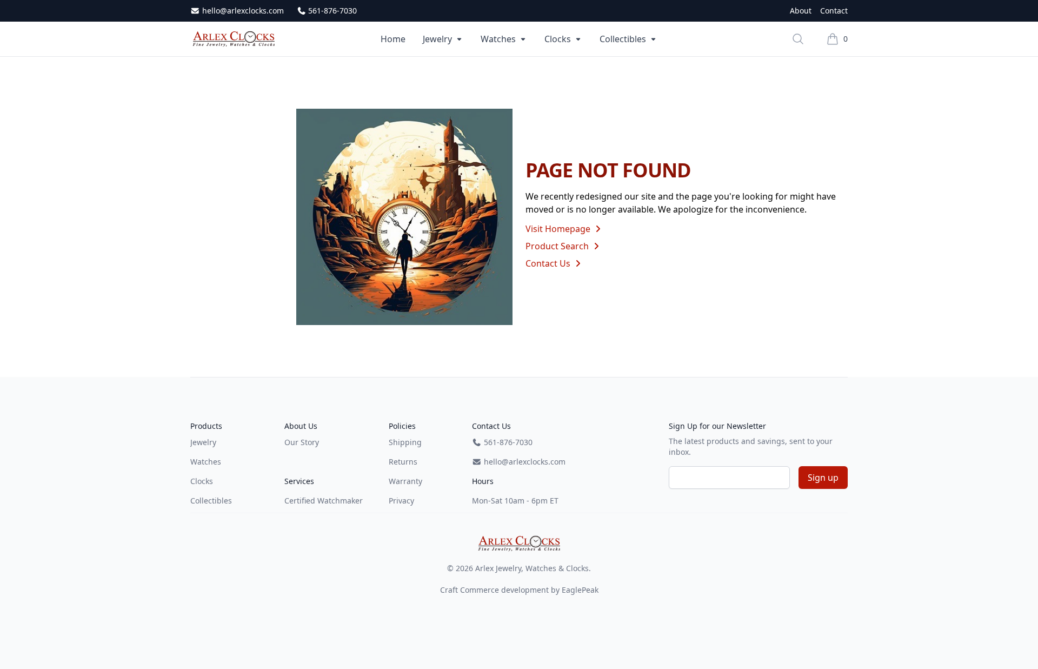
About (800, 10)
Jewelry (437, 39)
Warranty (405, 481)
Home (393, 39)
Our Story (301, 442)
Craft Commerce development (494, 590)
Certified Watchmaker (323, 500)
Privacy (401, 500)
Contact (834, 10)
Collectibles (623, 39)
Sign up (823, 477)
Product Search (558, 246)
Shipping (405, 442)
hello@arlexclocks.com (242, 10)
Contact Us (549, 263)
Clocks (557, 39)
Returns (403, 461)
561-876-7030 (331, 10)
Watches (498, 39)
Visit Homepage (559, 229)
